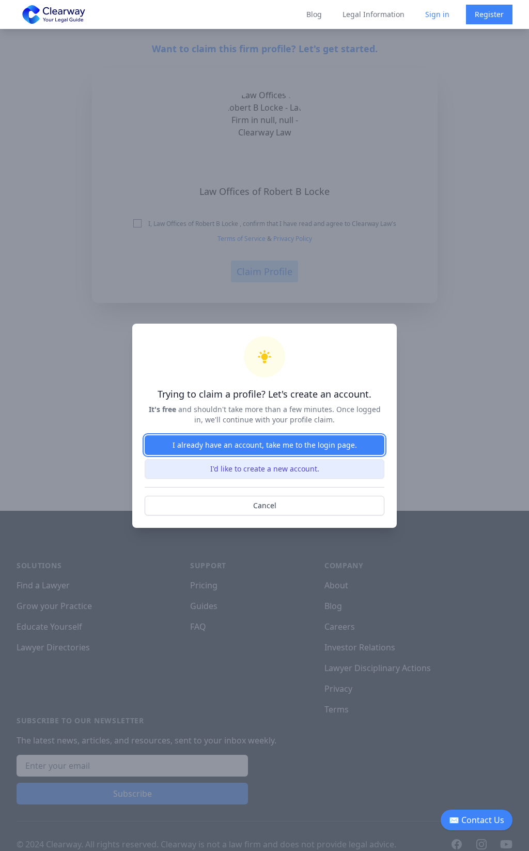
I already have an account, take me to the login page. (265, 445)
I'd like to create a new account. (264, 469)
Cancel (264, 505)
